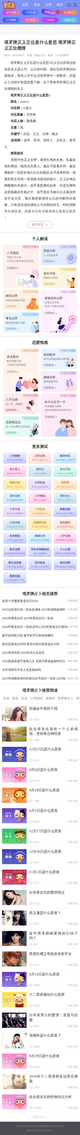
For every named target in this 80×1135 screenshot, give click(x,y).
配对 (60, 5)
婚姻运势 (49, 12)
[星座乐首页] (9, 5)
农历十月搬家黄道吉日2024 (40, 601)
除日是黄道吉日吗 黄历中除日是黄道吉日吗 (40, 644)
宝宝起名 (30, 20)
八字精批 (11, 20)
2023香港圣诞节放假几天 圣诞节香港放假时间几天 (40, 663)
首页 (25, 5)
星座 (37, 5)
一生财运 (49, 20)
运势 (48, 5)
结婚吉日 (69, 20)
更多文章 (38, 1116)
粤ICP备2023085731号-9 (40, 1130)
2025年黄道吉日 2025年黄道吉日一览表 (40, 618)
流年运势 (11, 12)
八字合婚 (30, 12)
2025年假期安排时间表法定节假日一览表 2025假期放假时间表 (40, 680)
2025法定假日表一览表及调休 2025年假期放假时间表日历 (40, 611)
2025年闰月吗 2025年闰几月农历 (40, 652)
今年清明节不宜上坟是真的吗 (40, 669)
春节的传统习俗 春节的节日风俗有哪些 (40, 635)
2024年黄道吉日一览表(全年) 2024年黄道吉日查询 (40, 626)
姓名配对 (69, 12)
